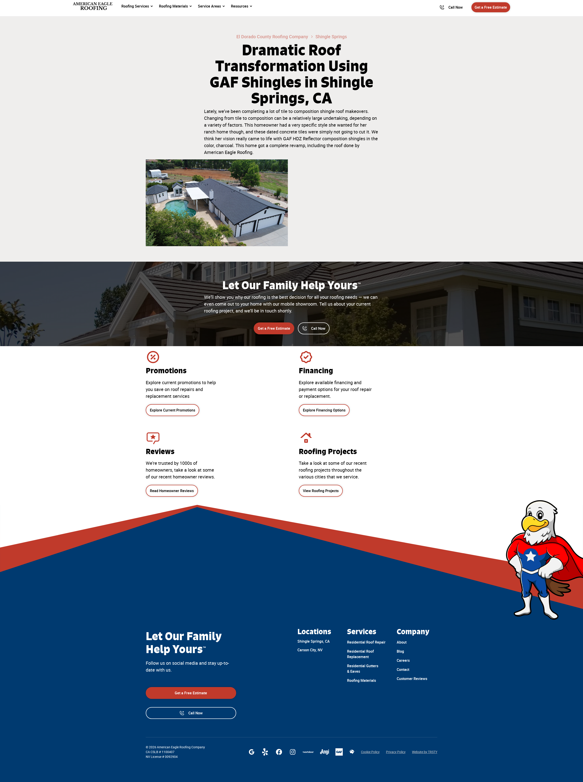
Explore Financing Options (324, 410)
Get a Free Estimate (491, 7)
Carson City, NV (309, 649)
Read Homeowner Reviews (172, 490)
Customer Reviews (412, 678)
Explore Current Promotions (172, 410)
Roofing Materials (361, 680)
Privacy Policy (396, 752)
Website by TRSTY (424, 752)
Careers (403, 660)
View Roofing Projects (321, 490)
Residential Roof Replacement (360, 654)
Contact (403, 669)
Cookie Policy (370, 752)
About (402, 642)
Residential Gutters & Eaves (362, 668)
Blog (400, 651)
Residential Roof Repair (366, 642)
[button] (137, 6)
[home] (93, 6)
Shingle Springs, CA (313, 641)
